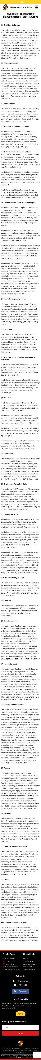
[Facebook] (18, 2)
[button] (36, 7)
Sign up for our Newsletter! (21, 7)
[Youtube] (22, 2)
